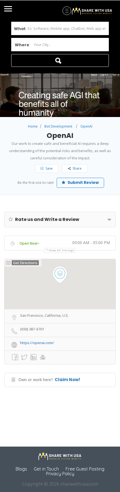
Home (33, 126)
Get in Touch (46, 469)
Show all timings (61, 250)
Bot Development (58, 126)
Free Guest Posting (85, 469)
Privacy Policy (60, 473)
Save (49, 168)
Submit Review (83, 182)
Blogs (21, 469)
